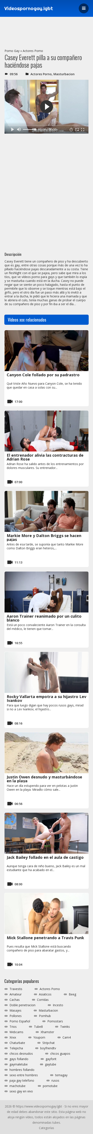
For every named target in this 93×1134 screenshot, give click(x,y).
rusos (55, 1080)
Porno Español (20, 1021)
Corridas (43, 999)
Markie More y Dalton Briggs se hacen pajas (44, 537)
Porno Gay (12, 51)
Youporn (39, 1037)
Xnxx (13, 1037)
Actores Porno (33, 51)
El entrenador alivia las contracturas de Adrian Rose (45, 457)
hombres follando (22, 1070)
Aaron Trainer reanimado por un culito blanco (44, 618)
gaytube (50, 1064)
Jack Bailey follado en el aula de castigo (45, 857)
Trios (13, 1026)
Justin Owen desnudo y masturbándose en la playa (44, 778)
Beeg (72, 994)
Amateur (16, 994)
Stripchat (48, 1043)
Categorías (46, 1128)
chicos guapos (60, 1053)
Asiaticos (45, 994)
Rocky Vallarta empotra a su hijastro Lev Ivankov (46, 698)
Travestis (16, 989)
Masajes (15, 1010)
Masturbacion (64, 74)
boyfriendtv (48, 1048)
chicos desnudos (21, 1053)
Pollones (16, 1016)
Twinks (65, 1026)
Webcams (16, 1032)
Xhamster (47, 1032)
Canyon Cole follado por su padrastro (43, 374)
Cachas (15, 999)
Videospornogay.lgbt (28, 8)
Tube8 (38, 1026)
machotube (18, 1086)
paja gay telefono (22, 1080)
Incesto (58, 1005)
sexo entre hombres (24, 1075)
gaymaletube (19, 1064)
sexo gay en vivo (21, 1091)
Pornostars (55, 1021)
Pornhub (45, 1016)
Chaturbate (17, 1043)
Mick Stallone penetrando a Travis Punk (45, 937)
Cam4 (67, 1037)
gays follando (19, 1059)
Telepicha (16, 1048)
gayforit (51, 1059)
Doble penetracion (22, 1005)
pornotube (50, 1086)
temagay (61, 1075)
